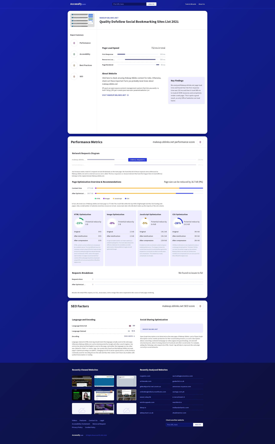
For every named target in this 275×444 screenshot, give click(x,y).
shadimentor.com (179, 413)
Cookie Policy (90, 427)
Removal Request (99, 424)
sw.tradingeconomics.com (183, 376)
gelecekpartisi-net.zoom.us (150, 386)
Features (83, 420)
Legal (102, 420)
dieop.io (143, 407)
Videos (74, 420)
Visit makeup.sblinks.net (114, 95)
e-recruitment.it (179, 397)
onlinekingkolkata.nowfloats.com (153, 392)
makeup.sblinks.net (109, 18)
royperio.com (145, 376)
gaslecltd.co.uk (178, 381)
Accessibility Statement (81, 424)
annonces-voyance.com (182, 386)
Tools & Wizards (190, 4)
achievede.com (145, 381)
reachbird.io (177, 402)
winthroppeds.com (147, 402)
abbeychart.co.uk (146, 413)
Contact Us (93, 420)
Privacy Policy (77, 427)
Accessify (78, 4)
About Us (202, 4)
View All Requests (137, 160)
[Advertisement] (152, 37)
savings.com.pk (178, 392)
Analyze (151, 4)
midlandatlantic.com (181, 407)
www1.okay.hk (145, 397)
